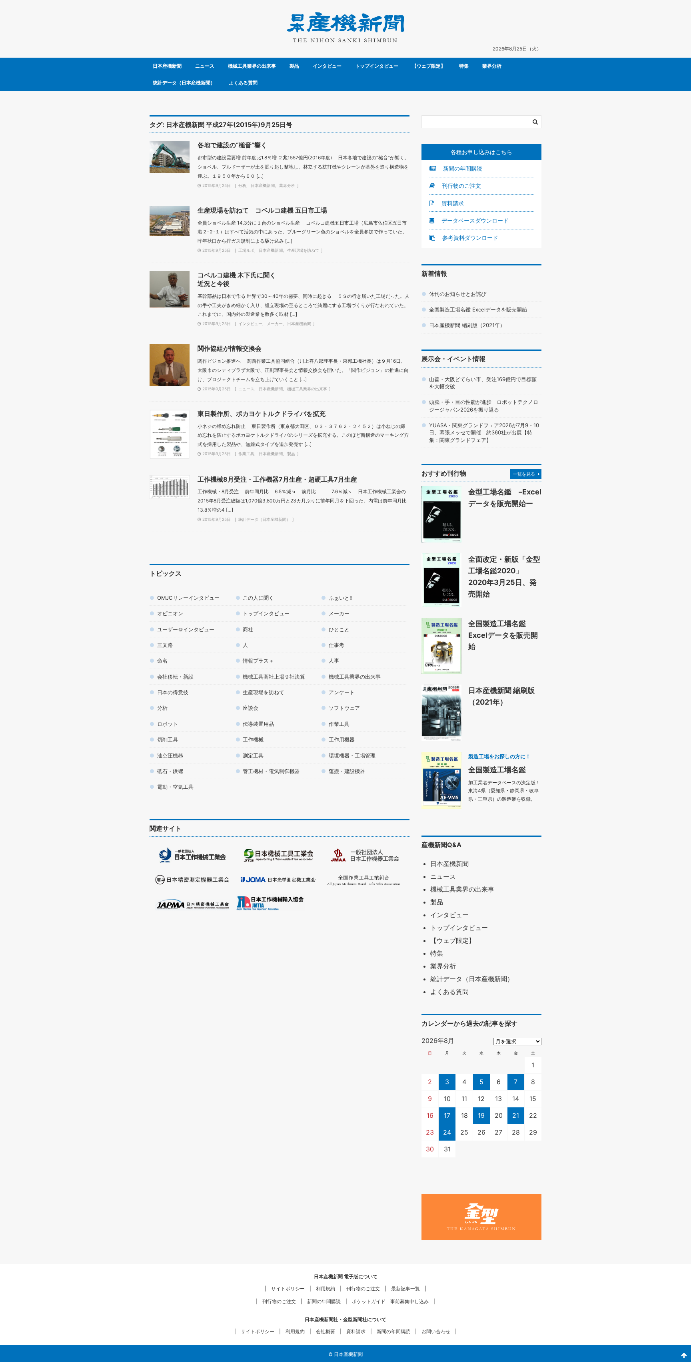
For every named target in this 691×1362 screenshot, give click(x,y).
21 (515, 1115)
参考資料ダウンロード (469, 237)
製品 (294, 66)
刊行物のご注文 (460, 185)
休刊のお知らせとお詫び (457, 294)
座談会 (250, 708)
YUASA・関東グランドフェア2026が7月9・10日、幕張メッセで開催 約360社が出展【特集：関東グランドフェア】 (484, 432)
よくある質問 (243, 83)
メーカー (275, 323)
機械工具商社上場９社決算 (274, 676)
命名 (162, 660)
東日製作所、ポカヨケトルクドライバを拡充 (262, 414)
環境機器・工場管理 (352, 755)
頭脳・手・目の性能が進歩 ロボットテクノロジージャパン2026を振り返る (483, 405)
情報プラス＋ (258, 660)
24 (447, 1132)
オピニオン (170, 613)
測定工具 (253, 755)
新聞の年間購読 (461, 168)
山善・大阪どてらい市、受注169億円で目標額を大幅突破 (483, 383)
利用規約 (325, 1289)
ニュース (204, 66)
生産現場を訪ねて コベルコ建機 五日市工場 (262, 210)
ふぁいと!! (341, 598)
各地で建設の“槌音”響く (232, 145)
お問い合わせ (435, 1331)
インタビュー (327, 66)
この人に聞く (258, 598)
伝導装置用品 (258, 724)
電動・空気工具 (175, 786)
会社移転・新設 (175, 676)
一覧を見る (524, 474)
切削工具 (167, 739)
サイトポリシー (288, 1289)
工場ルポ (246, 250)
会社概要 (325, 1331)
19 (481, 1115)
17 (447, 1115)
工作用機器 (342, 739)
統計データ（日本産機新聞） (184, 83)
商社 (248, 629)
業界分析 (491, 66)
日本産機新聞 (167, 66)
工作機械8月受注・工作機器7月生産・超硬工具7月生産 (277, 479)
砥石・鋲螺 (170, 771)
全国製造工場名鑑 (497, 769)
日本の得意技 (172, 692)
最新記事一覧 (405, 1289)
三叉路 (165, 645)
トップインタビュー (376, 66)
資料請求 (452, 203)
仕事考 (336, 645)
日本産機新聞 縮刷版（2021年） (467, 325)
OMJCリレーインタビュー (188, 598)
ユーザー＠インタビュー (185, 629)
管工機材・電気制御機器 (271, 771)
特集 (464, 66)
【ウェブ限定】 (428, 66)
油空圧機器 (170, 755)
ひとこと (339, 629)
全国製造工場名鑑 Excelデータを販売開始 (478, 309)
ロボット (167, 724)
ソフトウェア (344, 708)
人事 (334, 660)
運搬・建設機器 (347, 771)
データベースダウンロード (474, 220)
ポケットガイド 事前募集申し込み (390, 1301)
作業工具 (246, 453)
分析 (242, 185)
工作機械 (253, 739)
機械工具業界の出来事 (252, 66)
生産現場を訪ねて (303, 250)
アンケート (342, 692)
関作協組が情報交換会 (230, 348)
